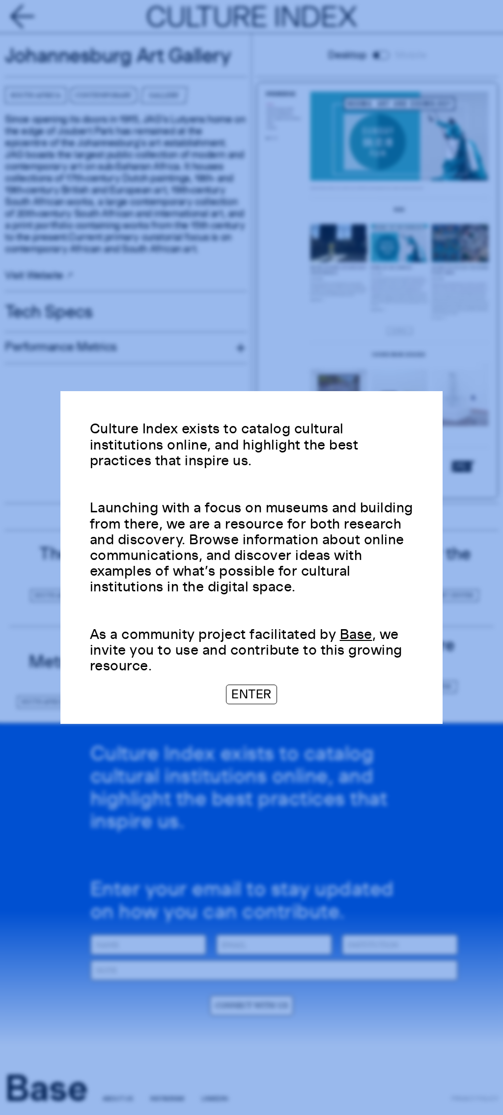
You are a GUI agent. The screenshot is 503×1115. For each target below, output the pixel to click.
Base (356, 634)
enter (251, 694)
